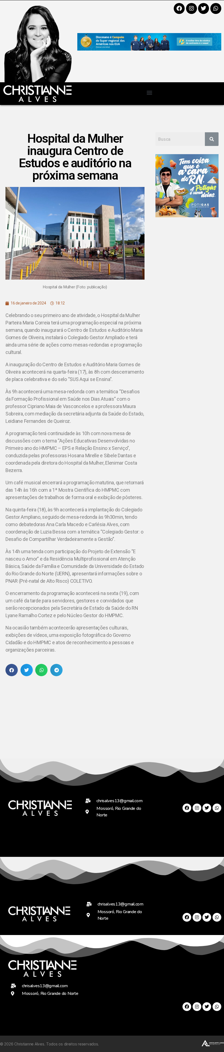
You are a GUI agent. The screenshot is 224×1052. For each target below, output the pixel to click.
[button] (149, 92)
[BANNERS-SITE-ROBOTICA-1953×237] (149, 49)
